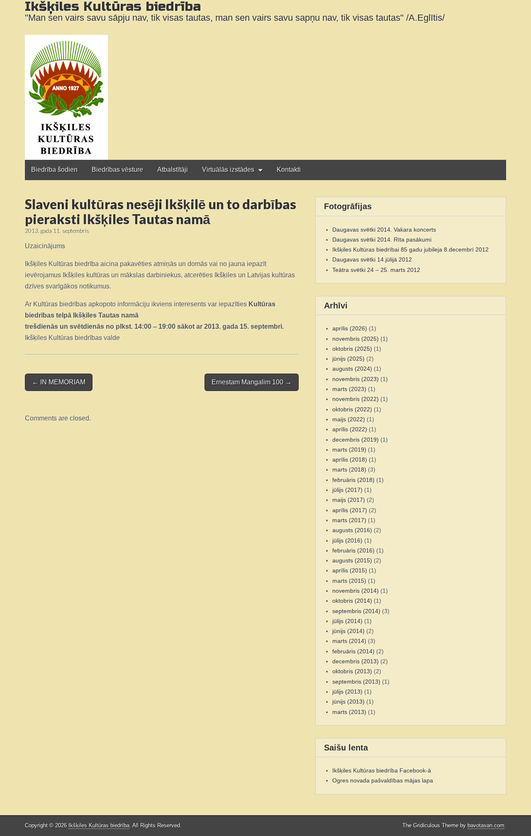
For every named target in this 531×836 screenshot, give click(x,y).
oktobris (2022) (352, 409)
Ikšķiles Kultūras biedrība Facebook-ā (381, 770)
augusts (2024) (352, 368)
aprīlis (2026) (349, 328)
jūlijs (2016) (347, 540)
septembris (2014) (356, 611)
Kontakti (289, 169)
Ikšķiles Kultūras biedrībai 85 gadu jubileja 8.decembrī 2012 (410, 249)
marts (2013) (349, 712)
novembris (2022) (355, 399)
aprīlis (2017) (349, 510)
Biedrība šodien (54, 169)
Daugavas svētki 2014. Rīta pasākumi (381, 239)
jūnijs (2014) (348, 631)
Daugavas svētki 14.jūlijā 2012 (372, 259)
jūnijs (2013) (348, 701)
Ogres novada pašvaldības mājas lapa (382, 780)
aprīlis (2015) (349, 570)
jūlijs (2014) (347, 621)
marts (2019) (349, 449)
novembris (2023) (355, 379)
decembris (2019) (355, 439)
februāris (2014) (353, 651)
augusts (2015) (352, 560)
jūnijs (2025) (348, 358)
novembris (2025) (355, 338)
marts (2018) (349, 469)
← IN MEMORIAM (58, 382)
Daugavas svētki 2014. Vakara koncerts (384, 229)
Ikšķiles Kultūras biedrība (98, 825)
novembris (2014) (355, 590)
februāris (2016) (353, 550)
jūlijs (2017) (347, 489)
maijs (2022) (348, 419)
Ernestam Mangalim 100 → (252, 382)
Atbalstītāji (172, 169)
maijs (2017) (348, 499)
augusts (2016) (352, 530)
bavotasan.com (486, 825)
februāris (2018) (353, 480)
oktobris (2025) (352, 348)
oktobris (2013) (352, 671)
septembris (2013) (356, 681)
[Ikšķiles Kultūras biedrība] (265, 80)
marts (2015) (349, 580)
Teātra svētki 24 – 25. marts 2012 (376, 269)
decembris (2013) (355, 661)
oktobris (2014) (352, 600)
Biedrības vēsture (117, 169)
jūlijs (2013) (347, 691)
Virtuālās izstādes (228, 169)
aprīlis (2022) (349, 429)
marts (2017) (349, 520)
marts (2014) (349, 641)
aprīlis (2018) (349, 459)
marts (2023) (349, 389)
